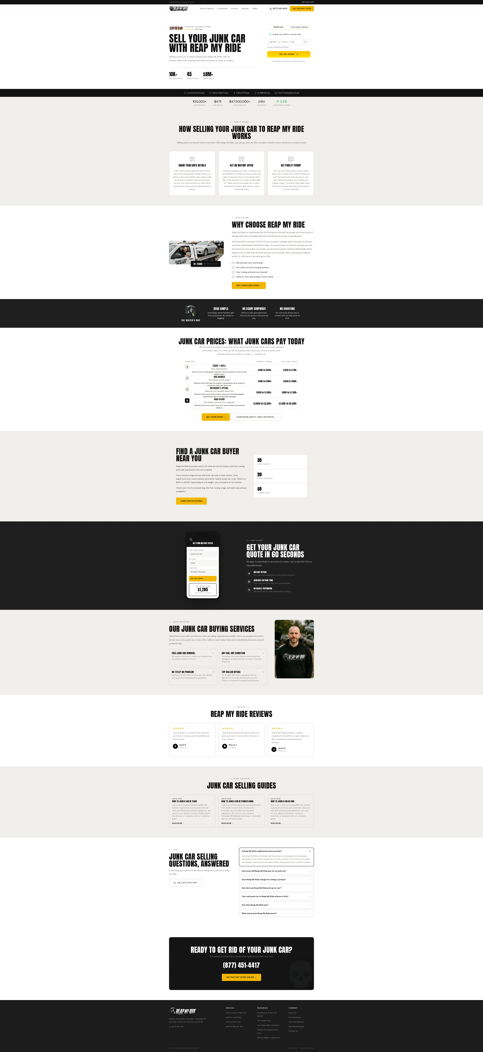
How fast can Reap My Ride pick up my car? (261, 888)
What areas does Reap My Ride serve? (259, 913)
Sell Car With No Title (234, 1026)
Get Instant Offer (302, 9)
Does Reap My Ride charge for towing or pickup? (264, 879)
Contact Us (293, 1031)
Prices (234, 8)
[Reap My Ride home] (194, 1011)
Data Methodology (296, 1026)
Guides (245, 8)
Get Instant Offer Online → (241, 977)
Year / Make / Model (196, 550)
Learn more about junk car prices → (256, 417)
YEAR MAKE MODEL (299, 27)
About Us (292, 1013)
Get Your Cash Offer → (248, 285)
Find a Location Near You (236, 1013)
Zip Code (192, 559)
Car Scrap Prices (264, 1021)
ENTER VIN (278, 27)
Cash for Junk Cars (233, 1017)
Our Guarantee (295, 1017)
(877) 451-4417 (308, 2)
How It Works (207, 8)
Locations (222, 8)
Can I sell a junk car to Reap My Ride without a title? (265, 896)
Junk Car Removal (233, 1022)
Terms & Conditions (307, 1048)
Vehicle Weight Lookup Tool (268, 1038)
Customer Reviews (296, 1022)
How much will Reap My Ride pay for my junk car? (264, 871)
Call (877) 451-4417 (187, 882)
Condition (193, 568)
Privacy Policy (292, 1048)
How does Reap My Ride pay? (255, 905)
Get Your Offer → (215, 417)
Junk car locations (191, 501)
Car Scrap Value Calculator (268, 1025)
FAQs (255, 8)
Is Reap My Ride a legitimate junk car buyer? (262, 851)
